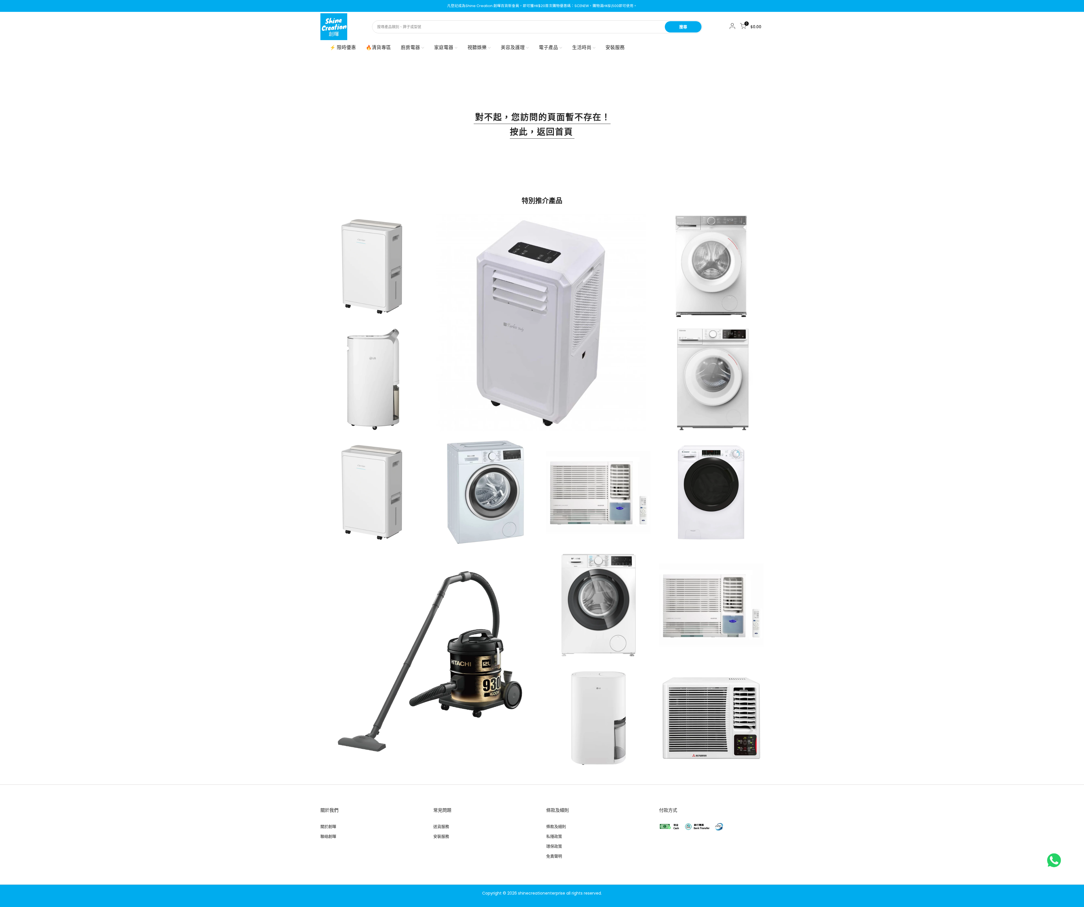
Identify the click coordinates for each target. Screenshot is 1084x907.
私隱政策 (554, 836)
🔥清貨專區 (378, 47)
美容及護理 (513, 47)
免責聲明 (554, 856)
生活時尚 (581, 47)
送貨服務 (441, 826)
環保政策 (554, 846)
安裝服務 (615, 47)
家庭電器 (443, 47)
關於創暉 (328, 826)
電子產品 (548, 47)
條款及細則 (556, 826)
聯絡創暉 (328, 836)
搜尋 (683, 27)
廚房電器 (410, 47)
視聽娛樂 (477, 47)
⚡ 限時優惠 (343, 47)
